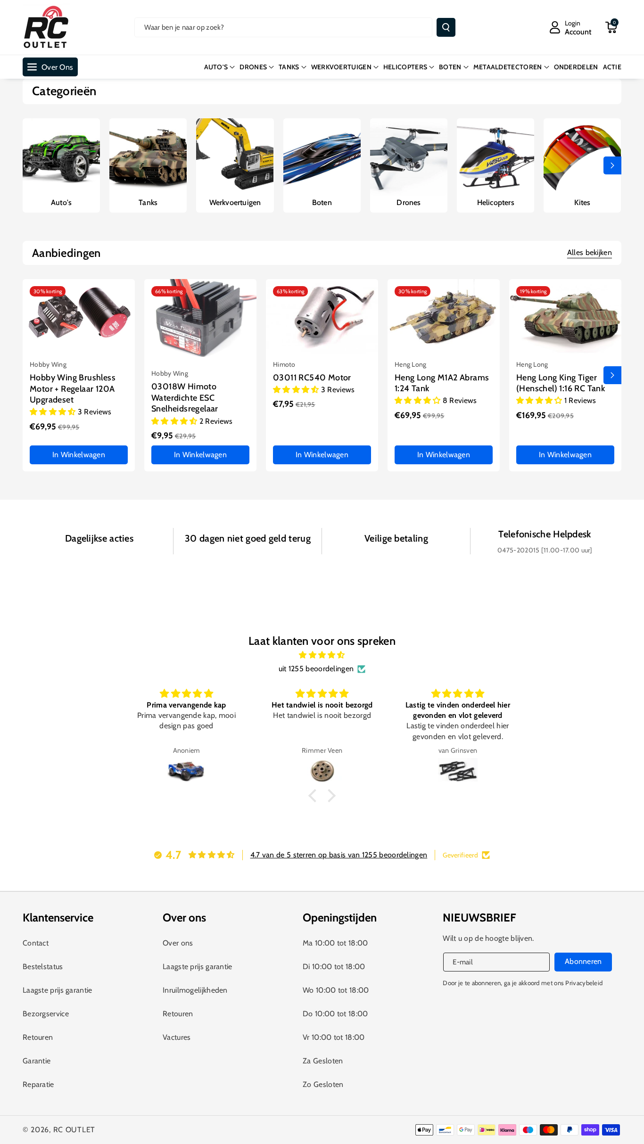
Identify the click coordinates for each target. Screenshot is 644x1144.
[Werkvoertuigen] (234, 157)
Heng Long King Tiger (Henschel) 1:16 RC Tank (560, 383)
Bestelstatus (43, 966)
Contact (36, 942)
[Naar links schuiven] (32, 165)
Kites (582, 202)
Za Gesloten (323, 1060)
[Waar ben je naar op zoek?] (446, 27)
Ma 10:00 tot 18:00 (335, 942)
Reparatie (38, 1084)
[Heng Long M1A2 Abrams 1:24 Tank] (444, 316)
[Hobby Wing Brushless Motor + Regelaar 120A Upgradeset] (79, 316)
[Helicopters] (495, 157)
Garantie (36, 1060)
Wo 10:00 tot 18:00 (336, 990)
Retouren (38, 1037)
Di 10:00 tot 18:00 (334, 966)
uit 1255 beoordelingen (316, 668)
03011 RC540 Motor (312, 377)
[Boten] (322, 157)
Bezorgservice (46, 1013)
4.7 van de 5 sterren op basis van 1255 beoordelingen (339, 854)
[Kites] (582, 157)
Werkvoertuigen (235, 202)
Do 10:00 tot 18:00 (335, 1013)
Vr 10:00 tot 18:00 (333, 1037)
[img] (322, 655)
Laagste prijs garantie (57, 990)
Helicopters (495, 202)
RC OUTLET (74, 1129)
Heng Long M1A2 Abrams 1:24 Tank (442, 383)
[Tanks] (148, 157)
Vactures (176, 1037)
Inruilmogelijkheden (195, 990)
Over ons (178, 942)
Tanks (148, 202)
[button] (611, 27)
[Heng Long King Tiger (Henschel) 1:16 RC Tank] (565, 316)
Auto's (61, 202)
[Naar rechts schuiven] (612, 165)
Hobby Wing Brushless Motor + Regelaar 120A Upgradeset (73, 388)
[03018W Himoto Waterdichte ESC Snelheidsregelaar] (200, 321)
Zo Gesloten (323, 1084)
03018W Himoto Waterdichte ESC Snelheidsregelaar (184, 397)
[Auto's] (61, 157)
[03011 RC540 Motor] (322, 316)
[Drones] (408, 157)
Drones (408, 202)
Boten (322, 202)
